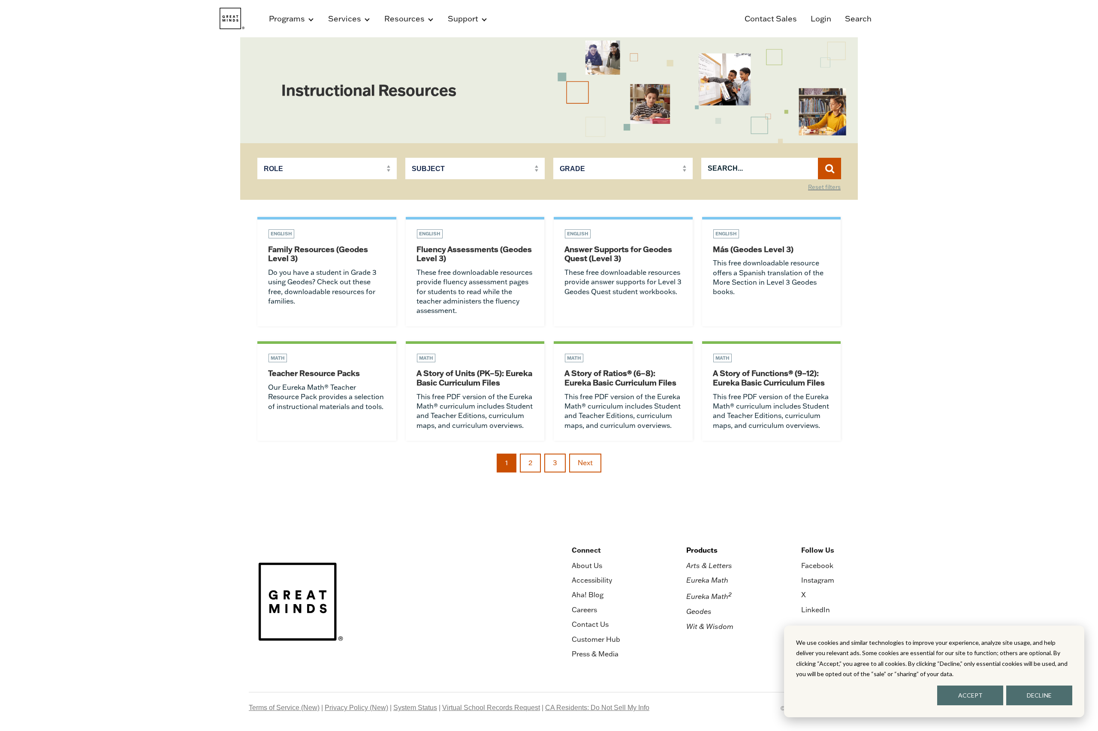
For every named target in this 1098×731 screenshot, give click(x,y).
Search (858, 19)
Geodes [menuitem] (699, 611)
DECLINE (1039, 695)
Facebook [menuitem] (817, 565)
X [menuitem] (803, 595)
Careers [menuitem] (584, 610)
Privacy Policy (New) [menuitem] (356, 707)
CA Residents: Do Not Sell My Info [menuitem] (597, 707)
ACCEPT (970, 695)
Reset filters (824, 187)
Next (585, 462)
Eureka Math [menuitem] (707, 580)
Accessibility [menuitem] (592, 580)
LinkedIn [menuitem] (815, 610)
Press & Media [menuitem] (595, 654)
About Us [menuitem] (587, 565)
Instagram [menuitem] (817, 580)
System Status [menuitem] (415, 707)
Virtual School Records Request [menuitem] (491, 707)
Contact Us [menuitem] (590, 624)
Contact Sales (771, 19)
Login (821, 19)
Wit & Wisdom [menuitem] (709, 626)
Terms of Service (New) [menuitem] (284, 707)
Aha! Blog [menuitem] (587, 595)
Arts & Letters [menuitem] (709, 565)
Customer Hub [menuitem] (596, 639)
